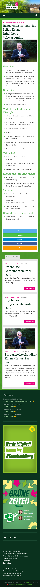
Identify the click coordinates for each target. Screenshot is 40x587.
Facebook (20, 243)
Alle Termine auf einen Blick (12, 551)
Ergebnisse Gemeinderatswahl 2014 (18, 271)
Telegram (20, 239)
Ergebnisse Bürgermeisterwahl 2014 (18, 304)
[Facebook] (5, 538)
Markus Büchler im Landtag (12, 576)
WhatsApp (20, 235)
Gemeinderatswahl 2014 (11, 22)
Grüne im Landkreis (9, 568)
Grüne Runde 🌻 (9, 406)
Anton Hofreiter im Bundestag (13, 571)
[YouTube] (15, 538)
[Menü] (4, 15)
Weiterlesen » (30, 288)
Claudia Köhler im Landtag (12, 573)
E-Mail (20, 248)
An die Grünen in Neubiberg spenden (15, 556)
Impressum (6, 561)
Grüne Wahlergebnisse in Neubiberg (15, 554)
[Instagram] (10, 538)
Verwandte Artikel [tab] (13, 257)
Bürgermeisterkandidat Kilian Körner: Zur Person (21, 358)
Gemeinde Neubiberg (10, 558)
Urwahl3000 (29, 582)
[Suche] (36, 15)
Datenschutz (7, 563)
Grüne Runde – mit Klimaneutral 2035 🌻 (19, 401)
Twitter (20, 231)
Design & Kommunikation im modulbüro (21, 584)
